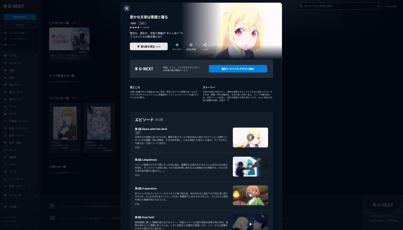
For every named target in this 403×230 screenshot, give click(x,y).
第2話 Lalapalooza (146, 159)
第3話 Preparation (146, 188)
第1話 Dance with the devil (151, 129)
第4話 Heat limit (144, 217)
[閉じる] (127, 8)
